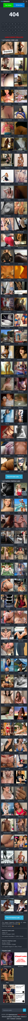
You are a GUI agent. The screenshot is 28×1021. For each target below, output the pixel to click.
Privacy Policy (16, 1016)
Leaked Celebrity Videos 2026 (14, 37)
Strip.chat (18, 991)
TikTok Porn (19, 5)
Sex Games (8, 5)
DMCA (24, 1014)
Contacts (12, 1018)
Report (19, 1014)
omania (5, 1)
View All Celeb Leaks (13, 476)
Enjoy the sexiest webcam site (19, 987)
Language (18, 1018)
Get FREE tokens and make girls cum (19, 997)
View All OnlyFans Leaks (13, 917)
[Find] (24, 1010)
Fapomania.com (13, 1014)
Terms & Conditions (7, 1016)
